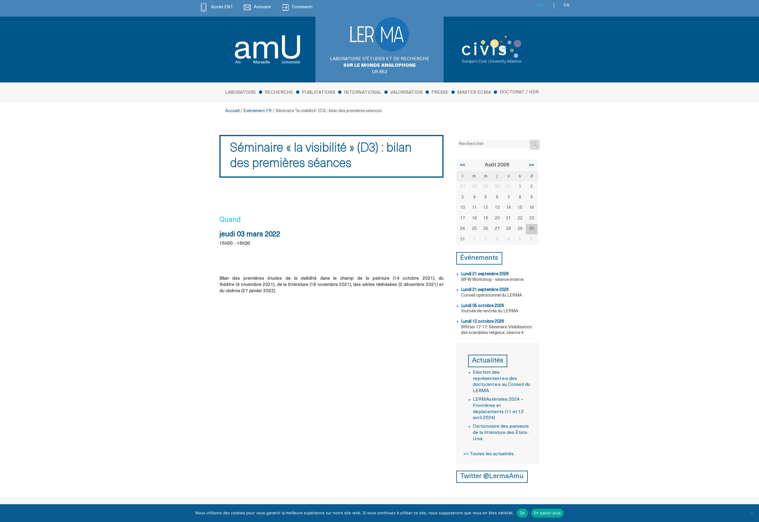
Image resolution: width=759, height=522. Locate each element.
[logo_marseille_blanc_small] (267, 49)
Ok (522, 512)
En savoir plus (547, 512)
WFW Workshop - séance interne (492, 280)
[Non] (752, 513)
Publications (318, 92)
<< (462, 165)
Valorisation (406, 92)
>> (531, 165)
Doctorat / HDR (519, 92)
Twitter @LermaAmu (492, 476)
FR (566, 6)
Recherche (279, 92)
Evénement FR (257, 111)
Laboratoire (240, 92)
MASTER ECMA (474, 92)
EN (540, 6)
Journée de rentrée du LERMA (489, 311)
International (363, 92)
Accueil (232, 111)
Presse (440, 92)
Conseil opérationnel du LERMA (491, 295)
